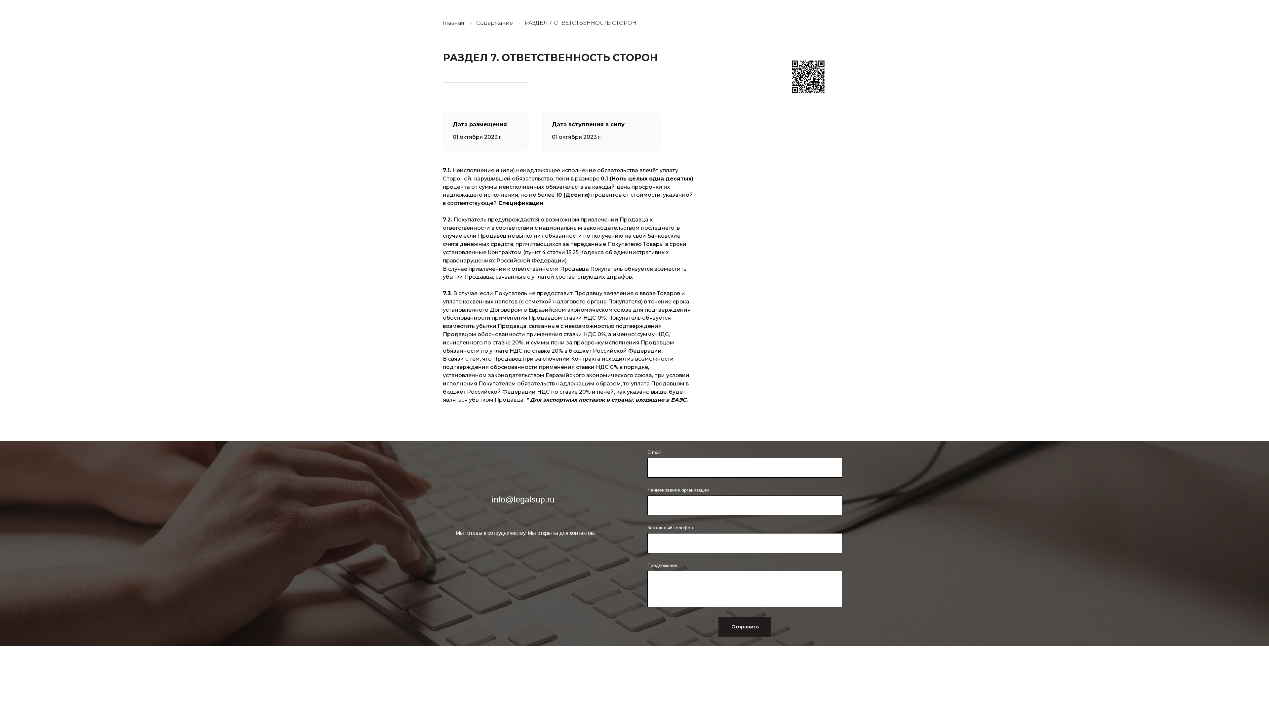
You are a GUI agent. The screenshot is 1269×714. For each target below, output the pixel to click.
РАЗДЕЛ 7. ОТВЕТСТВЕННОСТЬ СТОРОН (580, 23)
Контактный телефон (670, 527)
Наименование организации (678, 490)
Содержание (494, 23)
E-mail (654, 452)
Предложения (662, 565)
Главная (453, 23)
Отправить (745, 627)
